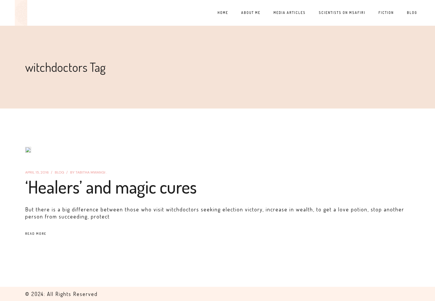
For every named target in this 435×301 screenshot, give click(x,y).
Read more (35, 234)
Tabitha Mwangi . (88, 172)
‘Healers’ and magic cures (111, 186)
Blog (59, 172)
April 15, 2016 (37, 172)
